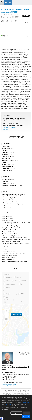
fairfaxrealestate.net (8, 386)
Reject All (26, 413)
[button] (1, 418)
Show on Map (17, 314)
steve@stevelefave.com (9, 127)
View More (6, 129)
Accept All (26, 417)
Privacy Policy (25, 402)
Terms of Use (7, 404)
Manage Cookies (16, 413)
